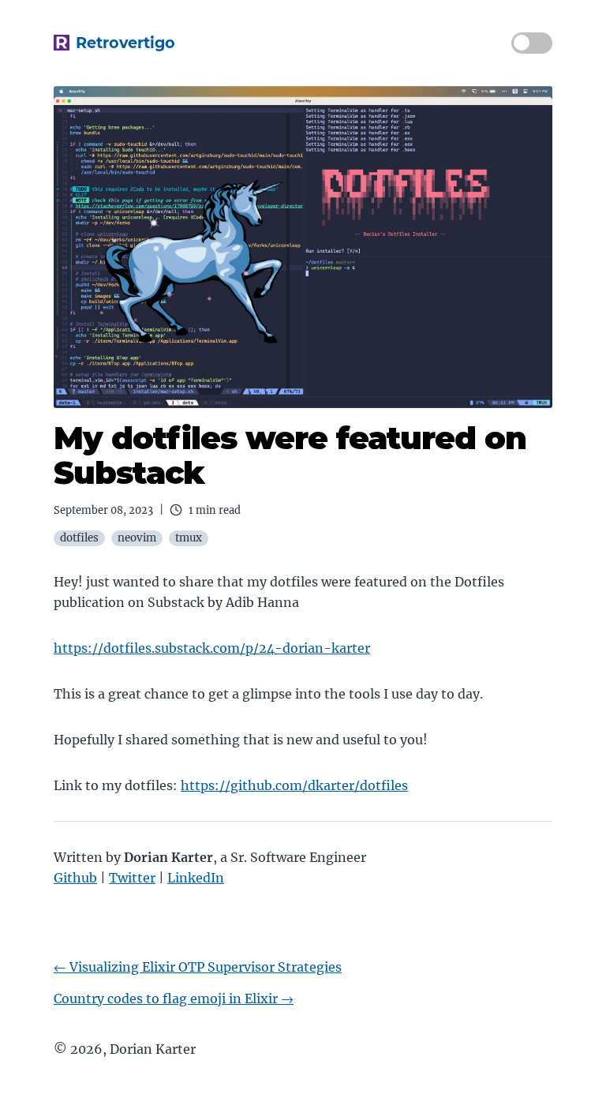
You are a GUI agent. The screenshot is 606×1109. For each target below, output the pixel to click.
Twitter (132, 878)
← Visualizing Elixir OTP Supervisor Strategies (198, 967)
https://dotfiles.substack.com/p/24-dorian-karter (212, 648)
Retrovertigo (125, 42)
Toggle (531, 43)
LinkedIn (195, 878)
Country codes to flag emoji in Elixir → (174, 998)
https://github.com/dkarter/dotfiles (294, 785)
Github (75, 878)
